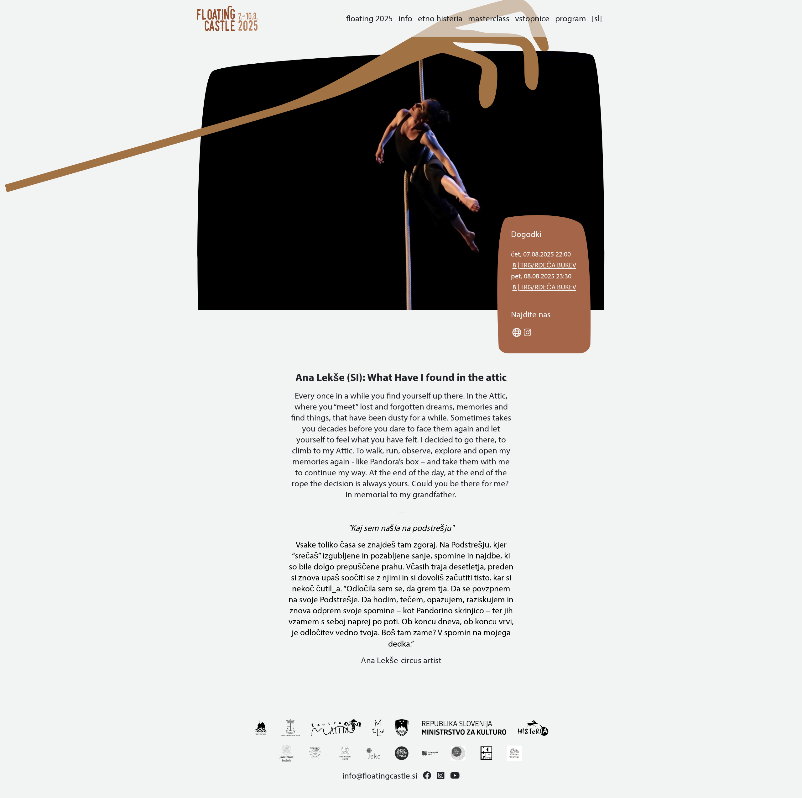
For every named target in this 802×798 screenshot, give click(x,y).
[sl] (597, 18)
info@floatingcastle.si (379, 775)
